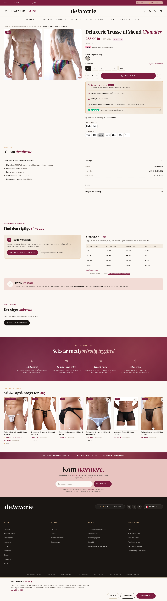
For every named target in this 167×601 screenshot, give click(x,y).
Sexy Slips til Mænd (35, 26)
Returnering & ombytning (138, 550)
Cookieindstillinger (133, 574)
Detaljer (89, 160)
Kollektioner (18, 11)
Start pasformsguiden (22, 253)
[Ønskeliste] (155, 11)
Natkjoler (76, 20)
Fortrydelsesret (66, 574)
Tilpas (113, 596)
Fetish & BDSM (45, 20)
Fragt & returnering (93, 191)
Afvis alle (127, 596)
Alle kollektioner (57, 538)
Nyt (6, 11)
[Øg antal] (96, 76)
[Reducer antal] (88, 76)
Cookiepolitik (98, 574)
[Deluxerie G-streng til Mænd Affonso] (16, 413)
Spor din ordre (133, 538)
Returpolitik (51, 574)
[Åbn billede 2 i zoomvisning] (63, 54)
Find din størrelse (157, 64)
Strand (111, 20)
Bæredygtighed (94, 538)
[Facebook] (134, 507)
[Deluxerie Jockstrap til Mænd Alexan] (71, 413)
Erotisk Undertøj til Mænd (18, 26)
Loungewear (125, 20)
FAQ (129, 529)
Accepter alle (146, 596)
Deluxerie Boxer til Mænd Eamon (124, 433)
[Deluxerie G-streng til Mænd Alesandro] (98, 413)
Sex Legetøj (61, 20)
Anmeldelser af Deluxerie (97, 546)
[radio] (87, 59)
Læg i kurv (130, 75)
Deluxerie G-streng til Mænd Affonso (15, 433)
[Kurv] (160, 11)
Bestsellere (55, 542)
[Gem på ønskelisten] (160, 75)
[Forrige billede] (6, 413)
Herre (138, 20)
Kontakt (91, 542)
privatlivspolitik (91, 489)
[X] (139, 507)
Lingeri (88, 20)
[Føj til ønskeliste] (25, 400)
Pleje (87, 185)
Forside (6, 26)
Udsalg (33, 11)
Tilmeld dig (102, 484)
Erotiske (30, 20)
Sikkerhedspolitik (115, 574)
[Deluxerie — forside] (83, 11)
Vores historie (93, 533)
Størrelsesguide (134, 533)
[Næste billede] (25, 413)
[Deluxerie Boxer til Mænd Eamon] (126, 413)
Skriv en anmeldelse (18, 323)
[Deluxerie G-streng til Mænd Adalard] (43, 413)
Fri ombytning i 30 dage (31, 3)
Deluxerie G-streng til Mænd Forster (153, 433)
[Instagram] (129, 507)
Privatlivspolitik (82, 574)
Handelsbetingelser (34, 574)
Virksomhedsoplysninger (97, 529)
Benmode (99, 20)
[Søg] (144, 11)
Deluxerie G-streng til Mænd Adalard (43, 433)
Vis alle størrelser (92, 270)
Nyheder (54, 529)
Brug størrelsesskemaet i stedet (52, 253)
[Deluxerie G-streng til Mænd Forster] (153, 413)
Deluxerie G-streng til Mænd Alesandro (98, 433)
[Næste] (161, 393)
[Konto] (149, 11)
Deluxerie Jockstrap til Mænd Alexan (71, 433)
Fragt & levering (134, 542)
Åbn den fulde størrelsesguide (119, 274)
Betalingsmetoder (135, 546)
